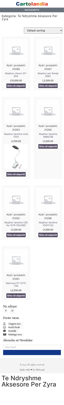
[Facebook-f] (6, 311)
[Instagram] (12, 311)
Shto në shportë (16, 85)
